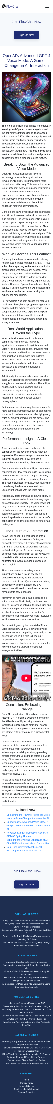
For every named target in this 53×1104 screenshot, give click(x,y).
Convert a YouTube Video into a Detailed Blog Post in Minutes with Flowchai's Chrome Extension (26, 1017)
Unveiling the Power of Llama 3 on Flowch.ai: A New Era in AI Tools (26, 1011)
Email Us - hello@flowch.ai (26, 1089)
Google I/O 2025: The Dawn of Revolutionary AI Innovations (26, 973)
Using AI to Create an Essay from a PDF (26, 1003)
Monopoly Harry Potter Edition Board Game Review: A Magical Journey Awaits (26, 1043)
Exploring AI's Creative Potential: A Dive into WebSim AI (26, 931)
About (26, 1080)
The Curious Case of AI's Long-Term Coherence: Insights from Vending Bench (26, 979)
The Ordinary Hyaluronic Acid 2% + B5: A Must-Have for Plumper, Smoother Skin (26, 1049)
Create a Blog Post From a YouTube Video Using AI (26, 1006)
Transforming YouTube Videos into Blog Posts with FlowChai (26, 1023)
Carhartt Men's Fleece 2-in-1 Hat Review (26, 1060)
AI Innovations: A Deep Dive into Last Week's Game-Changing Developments (26, 985)
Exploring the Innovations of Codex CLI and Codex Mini (26, 966)
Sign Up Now (26, 35)
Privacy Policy (26, 1083)
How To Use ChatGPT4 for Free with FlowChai (26, 1063)
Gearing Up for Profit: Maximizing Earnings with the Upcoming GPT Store (26, 937)
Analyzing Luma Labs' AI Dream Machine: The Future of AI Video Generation (26, 925)
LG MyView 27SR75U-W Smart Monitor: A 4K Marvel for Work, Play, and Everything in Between (26, 1055)
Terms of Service (26, 1086)
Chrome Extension (26, 1092)
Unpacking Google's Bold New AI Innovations (26, 962)
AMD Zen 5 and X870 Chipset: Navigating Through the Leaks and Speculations (26, 944)
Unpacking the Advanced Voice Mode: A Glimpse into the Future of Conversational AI (28, 825)
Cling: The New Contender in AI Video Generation (26, 920)
